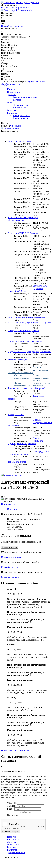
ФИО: (10, 802)
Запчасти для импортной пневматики (27, 317)
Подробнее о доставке (12, 26)
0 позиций (15, 125)
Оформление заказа (11, 557)
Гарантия (11, 847)
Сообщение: (13, 815)
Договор (17, 100)
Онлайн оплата (20, 105)
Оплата (10, 102)
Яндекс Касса (20, 107)
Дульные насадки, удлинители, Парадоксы (29, 322)
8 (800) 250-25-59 (36, 81)
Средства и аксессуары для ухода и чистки (29, 351)
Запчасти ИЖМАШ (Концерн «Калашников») (23, 218)
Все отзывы (7, 750)
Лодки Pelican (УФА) (20, 465)
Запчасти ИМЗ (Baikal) (19, 141)
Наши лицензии (21, 118)
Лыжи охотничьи (22, 472)
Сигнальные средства (38, 465)
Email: (10, 809)
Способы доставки (10, 577)
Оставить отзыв (21, 750)
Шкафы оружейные (42, 469)
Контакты (12, 113)
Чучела (17, 469)
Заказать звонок (9, 547)
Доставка (11, 94)
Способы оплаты (9, 567)
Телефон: (11, 806)
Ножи (36, 438)
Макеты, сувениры (17, 359)
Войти (4, 7)
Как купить (13, 839)
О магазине (13, 844)
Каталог (11, 89)
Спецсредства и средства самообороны (28, 452)
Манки (36, 472)
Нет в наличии (8, 504)
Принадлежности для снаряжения (25, 341)
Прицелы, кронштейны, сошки (23, 330)
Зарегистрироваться (19, 7)
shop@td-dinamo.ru (10, 84)
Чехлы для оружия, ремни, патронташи (25, 442)
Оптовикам (13, 110)
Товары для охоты (17, 462)
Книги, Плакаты (16, 414)
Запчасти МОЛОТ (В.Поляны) (23, 233)
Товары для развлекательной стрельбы (27, 388)
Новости (11, 836)
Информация (13, 92)
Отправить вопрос (10, 832)
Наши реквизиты (21, 115)
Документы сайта (16, 852)
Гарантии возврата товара (26, 97)
